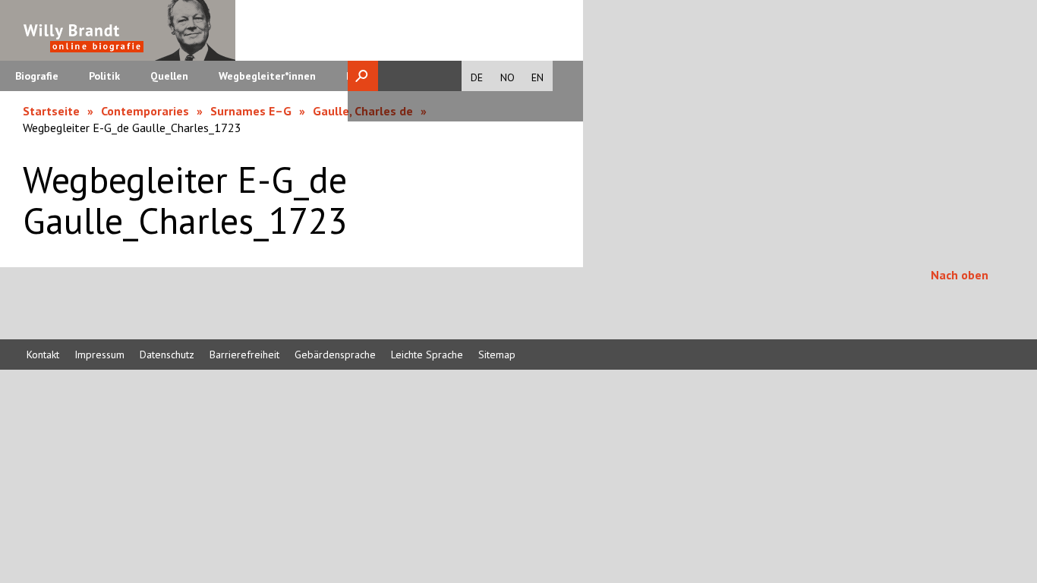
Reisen (362, 76)
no (507, 77)
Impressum (99, 354)
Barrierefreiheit (244, 354)
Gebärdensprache (335, 354)
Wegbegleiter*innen (267, 76)
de (477, 77)
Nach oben (959, 274)
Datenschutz (167, 354)
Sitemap (496, 354)
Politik (104, 76)
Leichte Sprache (427, 354)
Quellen (169, 76)
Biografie (36, 76)
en (537, 77)
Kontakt (43, 354)
